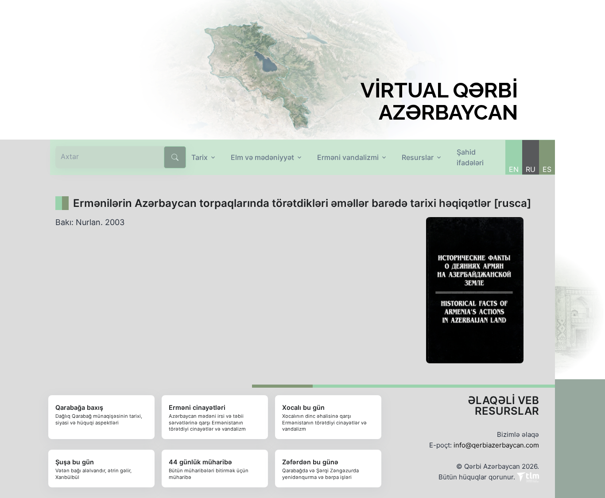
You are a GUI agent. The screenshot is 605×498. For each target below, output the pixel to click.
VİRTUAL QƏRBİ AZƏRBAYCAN (439, 101)
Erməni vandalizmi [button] (348, 157)
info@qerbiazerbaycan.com (496, 445)
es (547, 169)
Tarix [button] (199, 157)
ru (530, 169)
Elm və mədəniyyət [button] (262, 157)
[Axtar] (175, 157)
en (514, 169)
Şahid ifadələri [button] (470, 157)
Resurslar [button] (418, 157)
